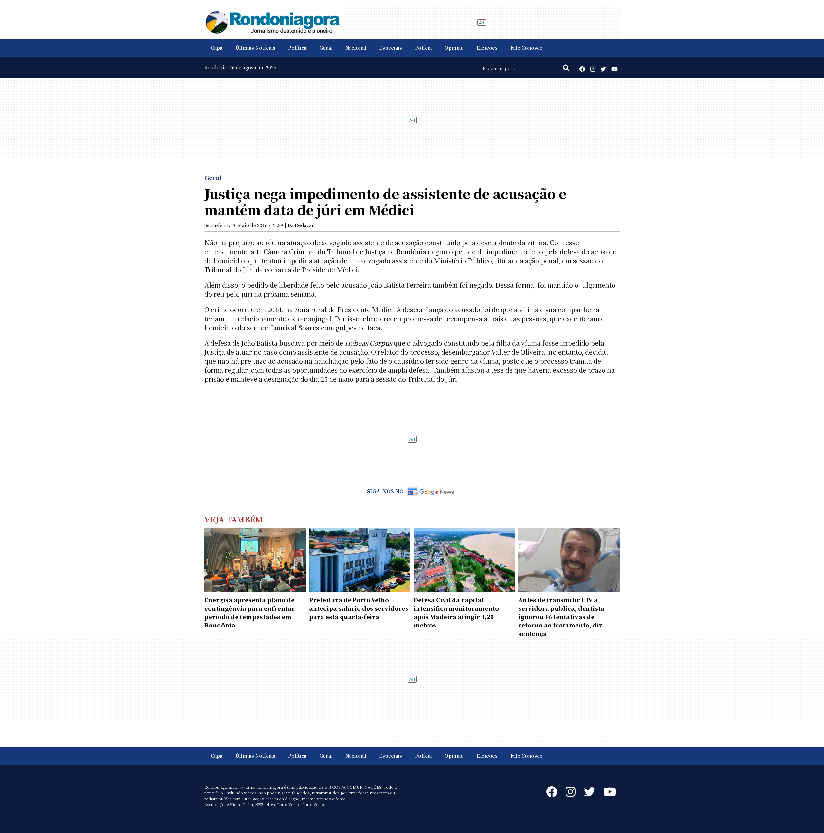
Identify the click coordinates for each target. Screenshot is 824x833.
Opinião (454, 47)
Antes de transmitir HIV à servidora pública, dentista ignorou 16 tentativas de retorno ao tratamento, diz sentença (561, 616)
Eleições (487, 47)
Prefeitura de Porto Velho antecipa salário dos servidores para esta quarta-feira (358, 608)
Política (297, 47)
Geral (325, 47)
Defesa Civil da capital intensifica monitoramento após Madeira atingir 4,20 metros (456, 612)
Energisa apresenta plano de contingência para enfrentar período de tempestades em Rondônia (249, 612)
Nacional (355, 47)
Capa (216, 47)
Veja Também (233, 519)
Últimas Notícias (255, 47)
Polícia (423, 47)
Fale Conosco (526, 47)
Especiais (390, 47)
